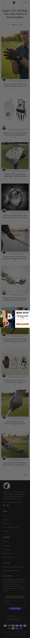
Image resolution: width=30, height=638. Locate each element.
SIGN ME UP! (22, 324)
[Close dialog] (29, 311)
